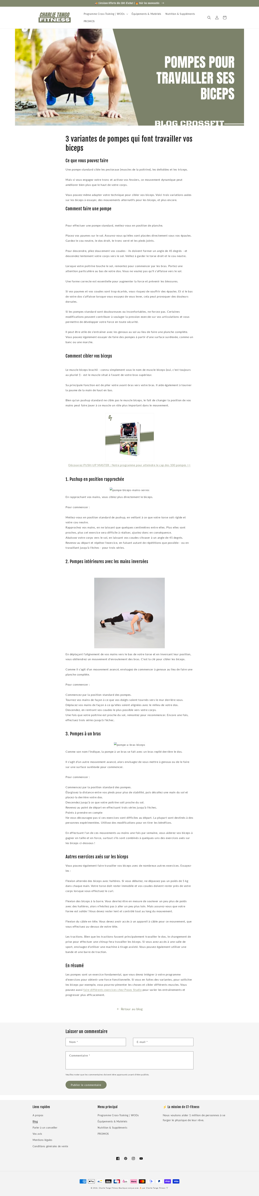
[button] (106, 14)
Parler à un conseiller (45, 1127)
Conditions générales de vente (50, 1146)
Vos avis (37, 1133)
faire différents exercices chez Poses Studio (112, 989)
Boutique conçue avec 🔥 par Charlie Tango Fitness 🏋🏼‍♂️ (143, 1188)
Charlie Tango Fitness (108, 1188)
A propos (38, 1115)
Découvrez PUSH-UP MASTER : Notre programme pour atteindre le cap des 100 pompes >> (129, 465)
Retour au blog (132, 1009)
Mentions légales (42, 1139)
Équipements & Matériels (112, 1121)
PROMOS (103, 1133)
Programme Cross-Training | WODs (118, 1115)
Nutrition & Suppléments (112, 1127)
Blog (35, 1121)
